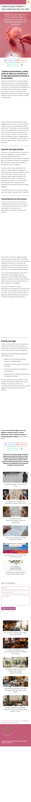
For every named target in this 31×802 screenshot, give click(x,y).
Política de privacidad (20, 741)
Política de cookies (6, 742)
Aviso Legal (10, 741)
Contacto (4, 741)
